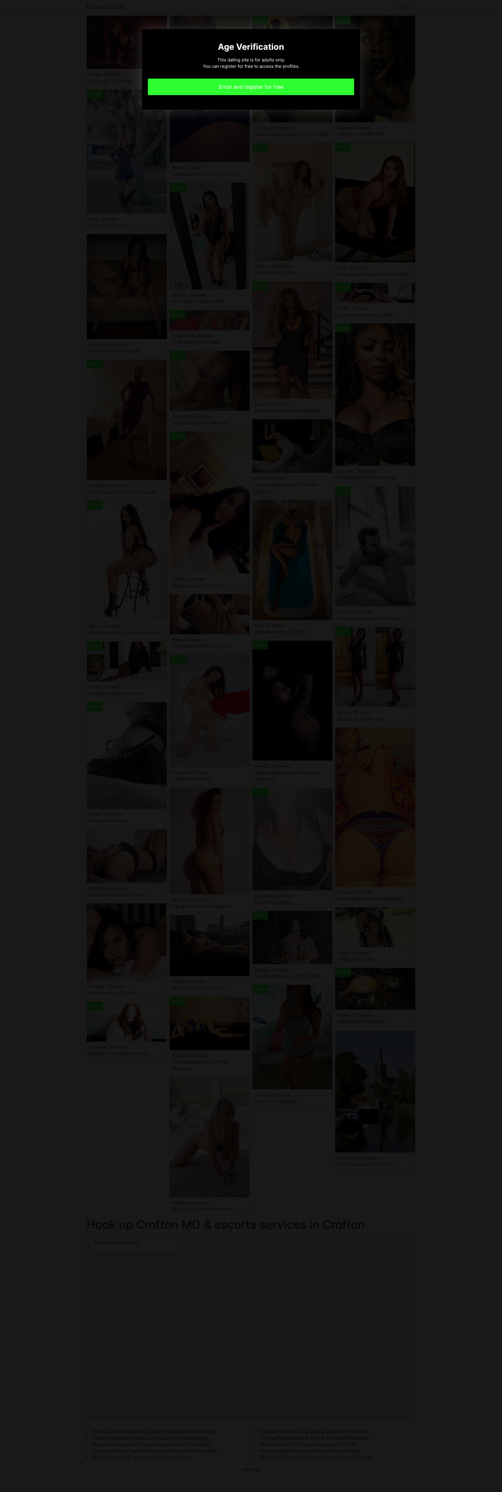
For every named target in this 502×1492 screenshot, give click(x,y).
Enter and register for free (251, 87)
